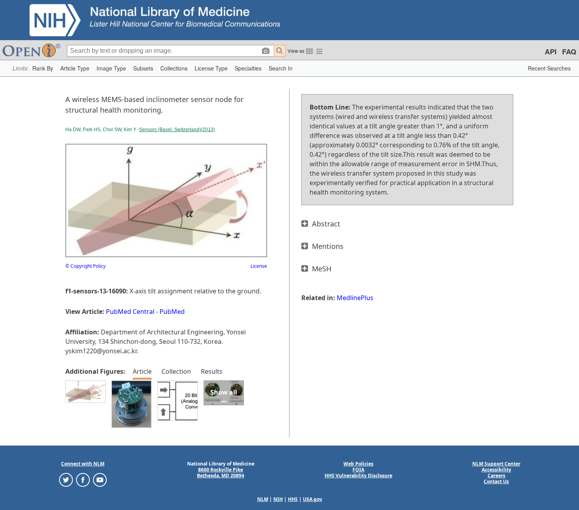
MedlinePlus (355, 297)
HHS (293, 499)
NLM (262, 499)
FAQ (569, 51)
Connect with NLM (82, 463)
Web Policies (358, 463)
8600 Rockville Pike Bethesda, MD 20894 (220, 472)
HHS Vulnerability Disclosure (358, 475)
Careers (496, 475)
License (259, 266)
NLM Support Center (496, 463)
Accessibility (496, 469)
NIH (278, 499)
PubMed (172, 311)
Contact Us (496, 481)
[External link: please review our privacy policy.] (66, 479)
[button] (43, 68)
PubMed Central (130, 311)
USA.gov (312, 499)
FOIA (358, 469)
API (551, 51)
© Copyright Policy (85, 266)
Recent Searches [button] (549, 68)
